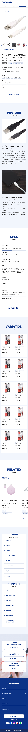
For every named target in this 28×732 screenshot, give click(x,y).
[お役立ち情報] (14, 703)
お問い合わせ (14, 648)
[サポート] (14, 698)
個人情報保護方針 (14, 719)
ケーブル (10, 63)
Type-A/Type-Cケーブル (18, 63)
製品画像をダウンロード (10, 49)
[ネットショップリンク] (14, 709)
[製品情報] (14, 688)
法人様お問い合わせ (14, 94)
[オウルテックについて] (14, 693)
